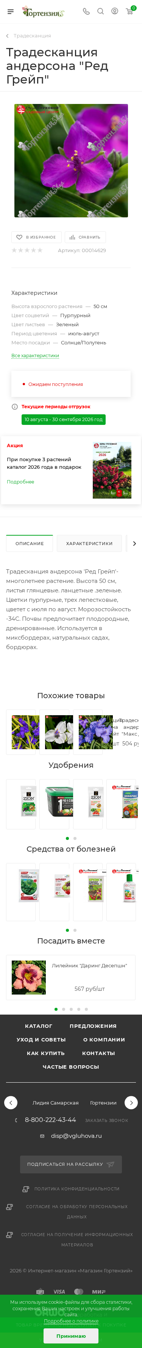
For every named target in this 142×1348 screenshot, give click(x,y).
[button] (67, 838)
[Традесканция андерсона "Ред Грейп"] (71, 160)
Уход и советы (41, 1040)
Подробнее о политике (71, 1321)
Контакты (98, 1053)
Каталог (39, 1026)
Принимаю (71, 1336)
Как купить (46, 1053)
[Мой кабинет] (114, 11)
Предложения (93, 1026)
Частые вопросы (71, 1067)
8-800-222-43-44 (50, 1120)
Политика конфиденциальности (77, 1189)
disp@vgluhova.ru (76, 1135)
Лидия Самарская (56, 1103)
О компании (104, 1040)
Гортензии (103, 1103)
